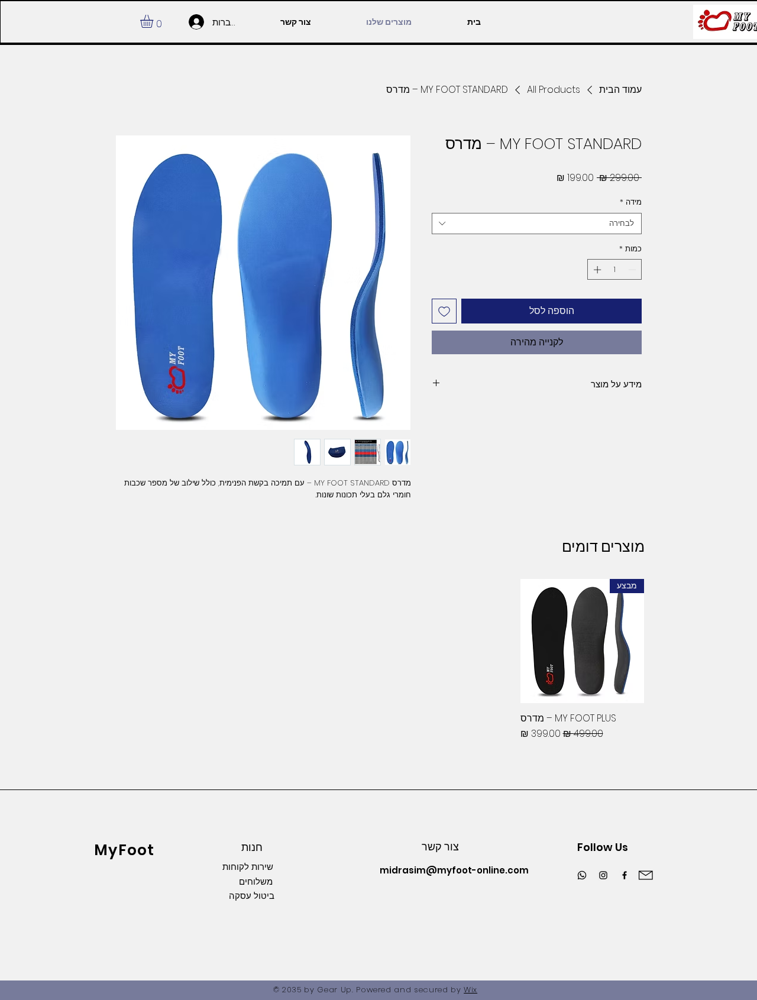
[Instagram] (603, 875)
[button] (154, 21)
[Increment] (596, 270)
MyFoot (124, 850)
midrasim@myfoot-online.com (454, 870)
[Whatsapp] (582, 875)
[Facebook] (624, 875)
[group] (378, 660)
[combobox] (537, 223)
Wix (470, 989)
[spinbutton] (614, 270)
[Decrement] (633, 270)
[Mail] (645, 876)
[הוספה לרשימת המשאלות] (444, 311)
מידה (631, 202)
